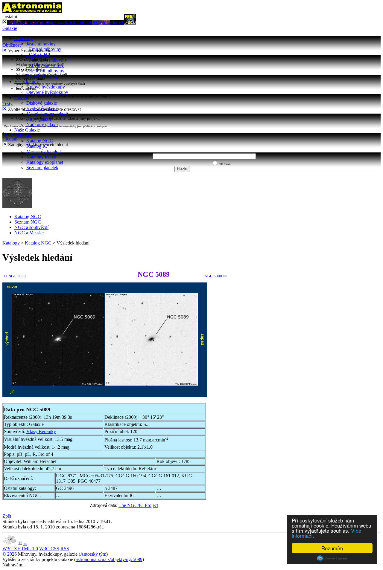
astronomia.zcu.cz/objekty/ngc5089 (109, 559)
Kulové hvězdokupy (45, 86)
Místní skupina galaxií (47, 113)
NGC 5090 (216, 276)
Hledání (9, 138)
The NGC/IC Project (138, 505)
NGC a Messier (29, 232)
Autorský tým (93, 554)
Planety (117, 22)
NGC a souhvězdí (31, 227)
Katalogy (56, 22)
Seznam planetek (42, 167)
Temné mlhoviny (42, 76)
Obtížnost (11, 45)
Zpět (6, 516)
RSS (64, 548)
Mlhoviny (23, 38)
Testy (7, 103)
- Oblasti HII (38, 54)
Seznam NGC (27, 221)
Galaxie (9, 28)
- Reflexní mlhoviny (45, 70)
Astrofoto (101, 22)
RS (25, 543)
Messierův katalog (43, 151)
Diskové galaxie (41, 103)
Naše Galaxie (27, 129)
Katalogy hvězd (41, 156)
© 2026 (9, 554)
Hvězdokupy (26, 81)
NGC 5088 (14, 276)
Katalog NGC (39, 140)
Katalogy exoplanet (44, 162)
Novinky (10, 133)
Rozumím (332, 548)
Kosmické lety (78, 22)
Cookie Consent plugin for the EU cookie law (332, 558)
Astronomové (35, 22)
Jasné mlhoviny (41, 43)
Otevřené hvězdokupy (47, 92)
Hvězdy (14, 22)
